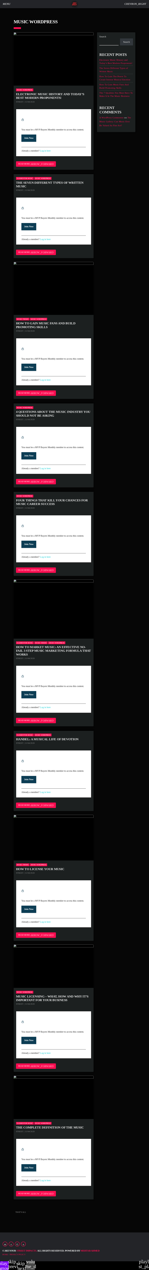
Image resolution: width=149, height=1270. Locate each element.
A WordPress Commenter (111, 117)
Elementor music (25, 178)
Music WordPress (24, 90)
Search (102, 36)
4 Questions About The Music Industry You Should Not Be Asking (53, 413)
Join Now (28, 138)
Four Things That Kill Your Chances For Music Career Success (52, 502)
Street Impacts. (26, 1250)
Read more (36, 164)
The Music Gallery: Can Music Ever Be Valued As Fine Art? (115, 121)
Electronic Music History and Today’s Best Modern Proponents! (50, 96)
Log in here (45, 151)
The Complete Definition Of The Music (50, 1127)
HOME (5, 1254)
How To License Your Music (40, 869)
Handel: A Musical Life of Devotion (47, 739)
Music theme (22, 319)
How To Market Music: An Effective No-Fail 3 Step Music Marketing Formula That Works (53, 650)
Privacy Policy (17, 1254)
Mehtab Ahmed (90, 1250)
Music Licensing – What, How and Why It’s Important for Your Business (52, 998)
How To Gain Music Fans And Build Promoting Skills (45, 325)
